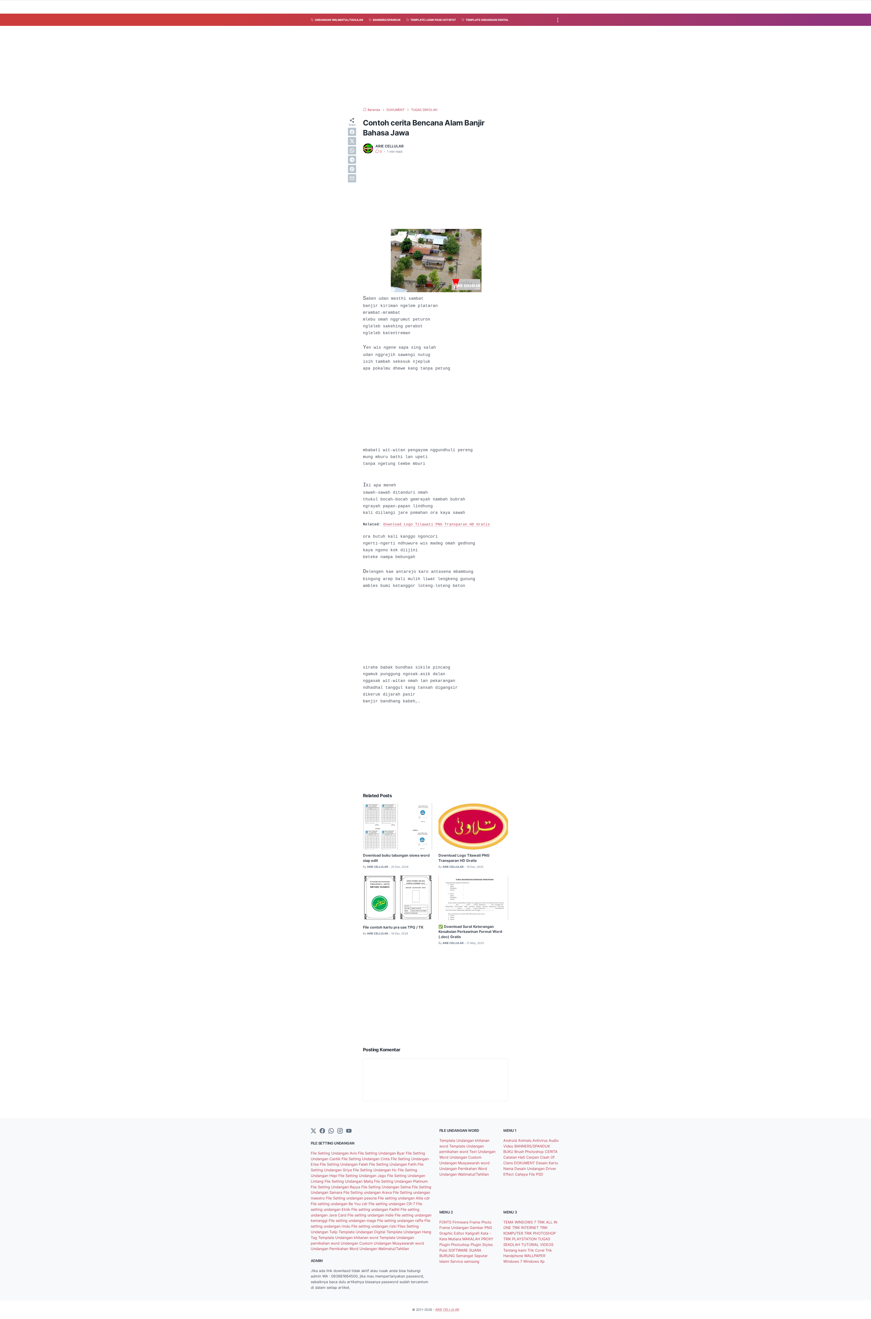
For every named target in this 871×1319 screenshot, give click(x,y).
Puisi (443, 1250)
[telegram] (352, 160)
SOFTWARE (458, 1250)
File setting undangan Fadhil (376, 1209)
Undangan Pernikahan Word (335, 1248)
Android (510, 1140)
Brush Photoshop (529, 1151)
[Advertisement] (435, 66)
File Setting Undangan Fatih (393, 1164)
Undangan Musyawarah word (399, 1243)
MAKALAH (471, 1239)
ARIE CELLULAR (447, 1310)
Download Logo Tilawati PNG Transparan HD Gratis (436, 524)
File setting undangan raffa (400, 1220)
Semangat (465, 1255)
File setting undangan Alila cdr (404, 1198)
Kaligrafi (473, 1233)
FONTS (446, 1222)
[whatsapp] (352, 150)
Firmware (461, 1222)
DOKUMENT (525, 1163)
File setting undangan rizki (374, 1226)
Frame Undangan (454, 1227)
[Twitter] (313, 1131)
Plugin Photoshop (455, 1244)
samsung (471, 1261)
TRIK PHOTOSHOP (540, 1233)
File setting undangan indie (371, 1215)
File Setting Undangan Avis (334, 1153)
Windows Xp (534, 1261)
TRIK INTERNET (526, 1227)
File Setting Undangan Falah (344, 1164)
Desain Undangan (530, 1168)
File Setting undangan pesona (352, 1198)
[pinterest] (352, 169)
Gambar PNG (481, 1227)
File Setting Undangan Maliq (349, 1181)
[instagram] (340, 1131)
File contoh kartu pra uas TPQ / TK (393, 927)
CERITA (551, 1151)
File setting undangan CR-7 (392, 1203)
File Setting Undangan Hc (375, 1170)
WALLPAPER (534, 1255)
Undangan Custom (357, 1243)
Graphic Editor (452, 1233)
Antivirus (541, 1140)
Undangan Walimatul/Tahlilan (384, 1248)
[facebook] (352, 132)
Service (457, 1261)
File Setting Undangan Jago (362, 1175)
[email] (352, 178)
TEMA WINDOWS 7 (520, 1222)
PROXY (487, 1239)
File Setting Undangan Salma (386, 1187)
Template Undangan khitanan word (348, 1237)
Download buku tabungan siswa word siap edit (396, 858)
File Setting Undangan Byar (382, 1153)
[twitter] (352, 141)
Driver (551, 1168)
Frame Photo (481, 1222)
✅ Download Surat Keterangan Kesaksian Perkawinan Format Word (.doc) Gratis (470, 931)
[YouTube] (349, 1131)
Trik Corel (537, 1250)
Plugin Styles (482, 1244)
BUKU (508, 1151)
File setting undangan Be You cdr (340, 1203)
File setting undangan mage (353, 1220)
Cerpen (533, 1157)
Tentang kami (515, 1250)
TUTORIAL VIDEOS (537, 1244)
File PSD (536, 1174)
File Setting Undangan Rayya (336, 1187)
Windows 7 (513, 1261)
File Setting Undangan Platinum (401, 1181)
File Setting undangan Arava (368, 1192)
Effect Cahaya (516, 1174)
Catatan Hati (514, 1157)
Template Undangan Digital (363, 1232)
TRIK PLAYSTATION (520, 1239)
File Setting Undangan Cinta (366, 1159)
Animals (525, 1140)
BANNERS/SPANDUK (532, 1146)
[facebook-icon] (322, 1131)
